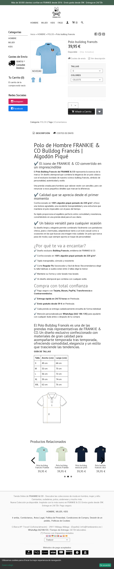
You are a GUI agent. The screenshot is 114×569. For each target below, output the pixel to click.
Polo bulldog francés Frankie (42, 466)
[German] (52, 536)
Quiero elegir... (8, 565)
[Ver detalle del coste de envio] (12, 63)
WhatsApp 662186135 (38, 530)
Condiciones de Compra (77, 517)
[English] (47, 536)
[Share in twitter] (100, 34)
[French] (50, 536)
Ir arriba (15, 517)
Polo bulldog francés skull (101, 466)
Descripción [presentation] (42, 133)
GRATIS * (20, 61)
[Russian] (61, 536)
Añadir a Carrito (83, 111)
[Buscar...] (82, 23)
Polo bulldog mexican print (81, 466)
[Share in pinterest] (104, 34)
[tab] (41, 133)
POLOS (43, 122)
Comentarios (61, 122)
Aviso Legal (39, 517)
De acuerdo (105, 565)
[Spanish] (64, 536)
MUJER (44, 23)
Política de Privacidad (55, 517)
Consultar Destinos (20, 66)
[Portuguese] (58, 536)
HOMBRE (34, 23)
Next (103, 460)
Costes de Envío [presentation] (65, 133)
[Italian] (55, 536)
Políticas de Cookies (60, 521)
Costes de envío (78, 58)
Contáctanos (26, 517)
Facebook (18, 108)
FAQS (60, 23)
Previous (33, 460)
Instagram (18, 101)
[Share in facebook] (96, 34)
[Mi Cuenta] (67, 23)
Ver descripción (98, 58)
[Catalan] (66, 536)
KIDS (53, 23)
